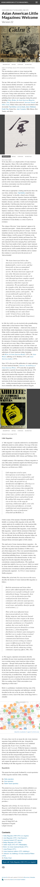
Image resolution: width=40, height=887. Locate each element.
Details (14, 64)
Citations (20, 64)
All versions (26, 877)
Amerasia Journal (30, 102)
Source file (28, 64)
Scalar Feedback (21, 879)
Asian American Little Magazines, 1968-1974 (15, 10)
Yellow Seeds (5, 104)
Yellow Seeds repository (11, 783)
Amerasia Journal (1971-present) (13, 840)
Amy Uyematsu (21, 109)
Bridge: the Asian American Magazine (23, 100)
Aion (8, 102)
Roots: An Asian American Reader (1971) (15, 847)
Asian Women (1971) (9, 849)
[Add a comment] (4, 867)
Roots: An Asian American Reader (15, 354)
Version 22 (4, 877)
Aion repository (8, 781)
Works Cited (7, 858)
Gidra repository (9, 779)
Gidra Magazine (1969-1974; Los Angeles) (16, 836)
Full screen (36, 732)
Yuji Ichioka (12, 107)
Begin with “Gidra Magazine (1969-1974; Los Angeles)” (19, 862)
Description (6, 64)
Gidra (9, 100)
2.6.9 (15, 879)
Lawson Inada (21, 107)
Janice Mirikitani (31, 107)
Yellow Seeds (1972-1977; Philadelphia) (15, 845)
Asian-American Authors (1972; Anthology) (16, 851)
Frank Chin (5, 109)
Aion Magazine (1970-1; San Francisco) (15, 838)
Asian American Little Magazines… (15, 2)
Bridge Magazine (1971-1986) (12, 842)
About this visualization (20, 732)
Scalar (11, 879)
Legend (29, 732)
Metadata (32, 877)
